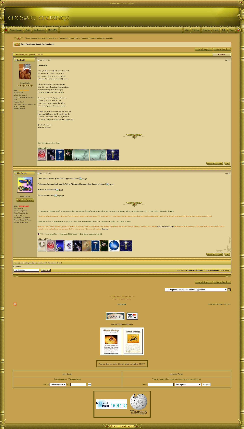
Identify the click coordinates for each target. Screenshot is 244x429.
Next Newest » (225, 270)
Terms (231, 30)
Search (215, 30)
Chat (187, 30)
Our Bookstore (39, 30)
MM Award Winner (44, 239)
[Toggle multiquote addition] (210, 163)
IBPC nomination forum (165, 226)
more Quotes (67, 374)
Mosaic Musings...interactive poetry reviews (40, 38)
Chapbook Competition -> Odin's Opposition (97, 38)
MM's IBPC (52, 30)
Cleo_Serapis (22, 173)
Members (206, 30)
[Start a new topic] (222, 49)
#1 (229, 60)
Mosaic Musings (16, 30)
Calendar (195, 30)
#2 (229, 173)
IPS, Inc (132, 297)
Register (130, 3)
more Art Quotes (176, 374)
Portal (28, 30)
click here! (105, 229)
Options (221, 55)
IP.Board (120, 297)
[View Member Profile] (25, 71)
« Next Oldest (180, 270)
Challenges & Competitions (69, 38)
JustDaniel (21, 60)
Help (224, 30)
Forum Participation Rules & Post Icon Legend (38, 44)
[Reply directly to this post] (219, 163)
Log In (124, 3)
